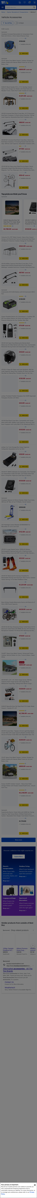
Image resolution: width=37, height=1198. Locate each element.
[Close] (35, 1185)
